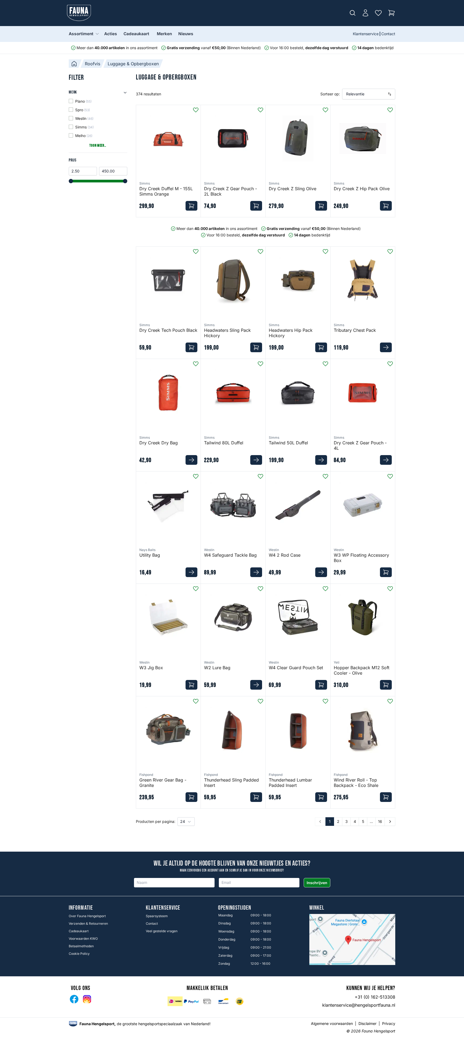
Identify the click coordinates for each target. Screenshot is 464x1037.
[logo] (73, 1024)
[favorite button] (196, 110)
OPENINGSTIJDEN (234, 908)
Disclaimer (367, 1023)
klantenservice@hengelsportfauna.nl (358, 1005)
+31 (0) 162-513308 (375, 997)
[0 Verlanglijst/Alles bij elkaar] (378, 13)
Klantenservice (366, 33)
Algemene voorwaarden (332, 1023)
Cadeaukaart (136, 33)
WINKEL (317, 908)
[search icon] (352, 13)
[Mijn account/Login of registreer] (365, 13)
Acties (110, 33)
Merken (164, 33)
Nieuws (185, 33)
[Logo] (79, 13)
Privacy (388, 1023)
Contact (388, 33)
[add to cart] (191, 206)
